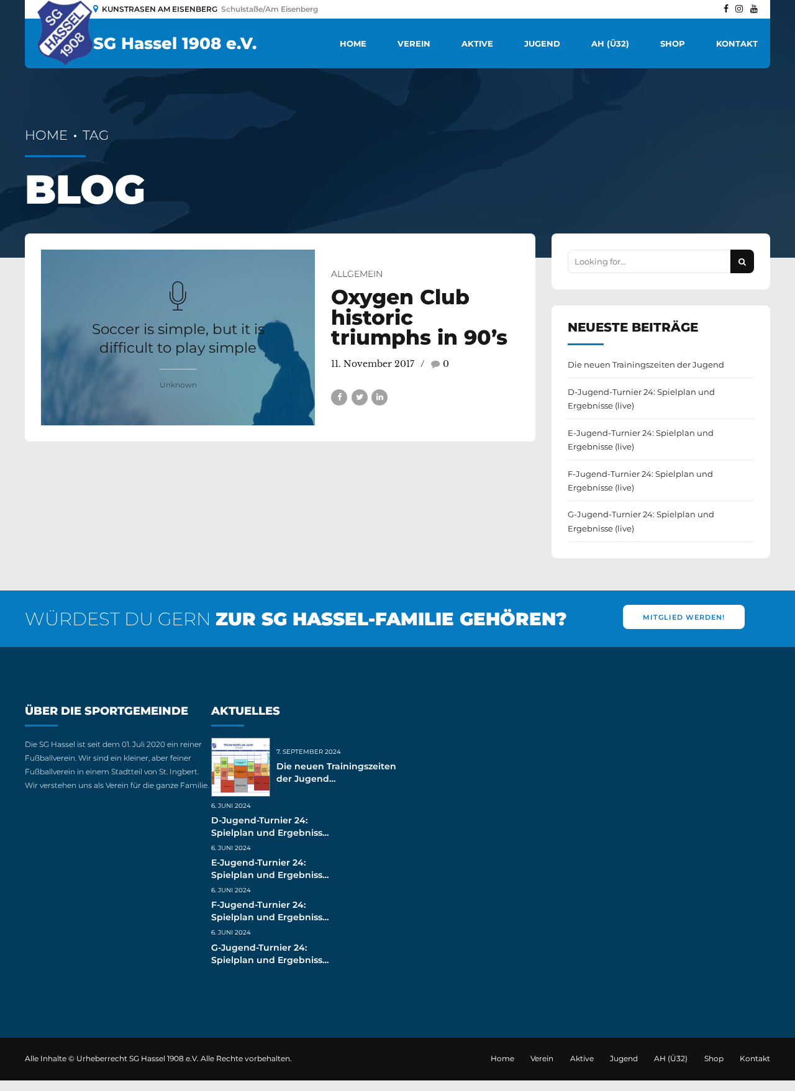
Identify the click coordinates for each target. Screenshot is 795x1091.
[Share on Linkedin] (379, 397)
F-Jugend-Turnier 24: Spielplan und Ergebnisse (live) (640, 480)
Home (353, 43)
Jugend (542, 43)
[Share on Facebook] (339, 397)
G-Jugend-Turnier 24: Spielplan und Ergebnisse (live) (641, 521)
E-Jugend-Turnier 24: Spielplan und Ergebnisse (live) (641, 439)
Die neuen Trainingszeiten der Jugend (646, 364)
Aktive (477, 43)
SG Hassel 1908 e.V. (175, 43)
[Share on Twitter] (360, 397)
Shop (672, 43)
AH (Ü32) (610, 43)
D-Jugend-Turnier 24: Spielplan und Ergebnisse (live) (641, 398)
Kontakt (737, 43)
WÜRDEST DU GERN (296, 619)
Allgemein (357, 273)
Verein (414, 43)
